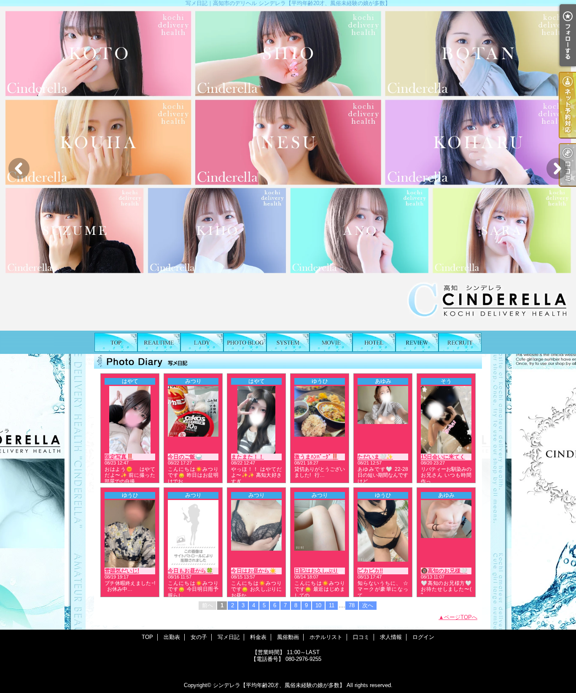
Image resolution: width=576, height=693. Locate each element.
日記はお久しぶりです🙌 (325, 571)
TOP (115, 342)
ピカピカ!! (370, 571)
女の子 (201, 342)
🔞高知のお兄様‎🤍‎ (444, 571)
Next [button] (557, 168)
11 (331, 605)
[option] (288, 168)
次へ (367, 605)
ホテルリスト (374, 342)
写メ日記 (244, 342)
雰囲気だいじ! (122, 571)
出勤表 (158, 342)
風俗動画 (331, 342)
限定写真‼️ (119, 457)
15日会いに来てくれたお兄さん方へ (465, 457)
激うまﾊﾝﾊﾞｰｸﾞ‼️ (316, 457)
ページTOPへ (460, 617)
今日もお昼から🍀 (190, 571)
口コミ (417, 342)
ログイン (423, 637)
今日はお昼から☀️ (253, 571)
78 (352, 605)
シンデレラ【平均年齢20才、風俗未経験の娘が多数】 (279, 685)
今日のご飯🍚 (185, 457)
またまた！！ (247, 457)
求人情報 (460, 342)
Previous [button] (19, 168)
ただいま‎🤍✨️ (375, 457)
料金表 (288, 342)
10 (318, 605)
